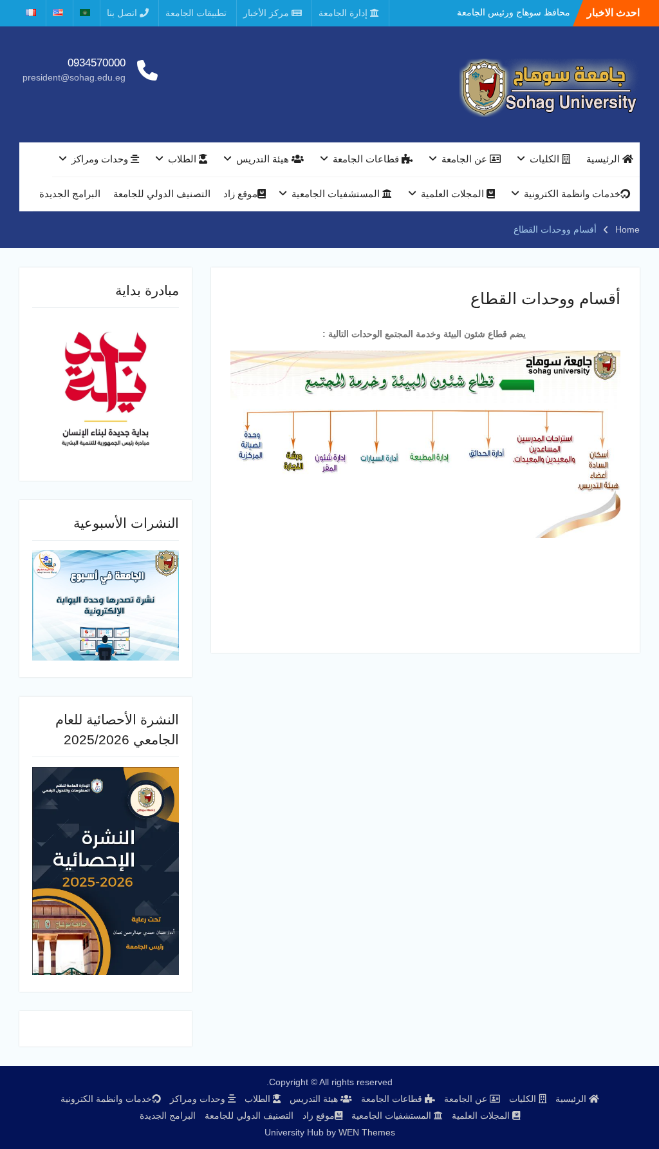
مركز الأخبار (267, 13)
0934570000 (96, 63)
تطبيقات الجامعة (196, 13)
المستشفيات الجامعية (337, 193)
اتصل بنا (123, 13)
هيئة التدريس (264, 158)
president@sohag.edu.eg (74, 77)
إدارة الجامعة (344, 13)
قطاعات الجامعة (367, 158)
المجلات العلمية (454, 193)
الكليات (546, 158)
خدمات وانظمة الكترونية (572, 193)
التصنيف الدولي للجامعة (161, 193)
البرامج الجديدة (69, 193)
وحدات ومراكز (101, 158)
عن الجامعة (465, 158)
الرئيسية (604, 158)
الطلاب (183, 158)
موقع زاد (240, 193)
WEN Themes (367, 1132)
